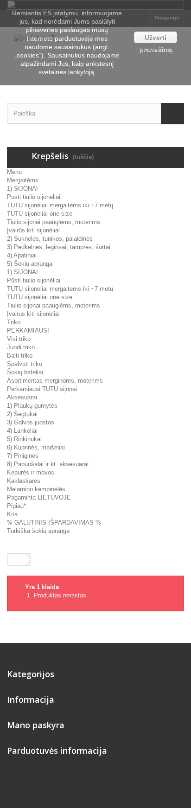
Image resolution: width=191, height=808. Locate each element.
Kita (12, 514)
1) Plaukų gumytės (32, 405)
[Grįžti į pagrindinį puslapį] (16, 559)
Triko (13, 322)
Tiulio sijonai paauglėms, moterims (53, 221)
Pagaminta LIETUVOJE (39, 497)
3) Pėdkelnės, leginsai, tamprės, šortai (58, 247)
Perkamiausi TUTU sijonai (42, 388)
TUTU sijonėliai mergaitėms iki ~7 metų (60, 205)
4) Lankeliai (22, 430)
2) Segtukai (22, 413)
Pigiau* (16, 505)
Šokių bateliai (25, 372)
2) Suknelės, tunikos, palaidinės (50, 238)
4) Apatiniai (22, 255)
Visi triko (19, 338)
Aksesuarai (22, 397)
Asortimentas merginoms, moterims (55, 380)
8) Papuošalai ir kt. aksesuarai (48, 464)
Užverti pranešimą (155, 38)
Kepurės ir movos (30, 472)
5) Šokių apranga (29, 263)
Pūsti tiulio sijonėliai (33, 196)
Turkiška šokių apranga (38, 530)
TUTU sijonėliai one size (39, 213)
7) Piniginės (22, 455)
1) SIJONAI (22, 188)
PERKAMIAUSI (28, 330)
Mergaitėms (22, 180)
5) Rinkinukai (24, 439)
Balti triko (19, 355)
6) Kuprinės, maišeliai (36, 447)
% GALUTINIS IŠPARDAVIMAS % (54, 522)
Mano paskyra (35, 725)
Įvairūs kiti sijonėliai (33, 230)
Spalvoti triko (24, 363)
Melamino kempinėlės (36, 489)
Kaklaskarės (23, 480)
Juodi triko (21, 347)
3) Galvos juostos (30, 422)
